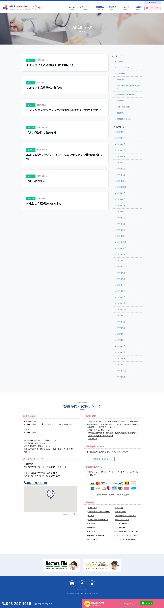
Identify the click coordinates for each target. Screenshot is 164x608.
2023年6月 (121, 328)
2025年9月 (121, 193)
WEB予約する (128, 604)
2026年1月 (121, 175)
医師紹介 (112, 8)
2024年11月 (121, 242)
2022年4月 (121, 364)
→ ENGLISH (152, 2)
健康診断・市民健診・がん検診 (128, 87)
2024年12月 (121, 236)
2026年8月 (121, 132)
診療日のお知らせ (124, 119)
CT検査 (91, 516)
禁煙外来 (120, 113)
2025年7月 (121, 205)
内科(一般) (92, 508)
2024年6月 (121, 273)
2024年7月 (121, 267)
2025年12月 (121, 181)
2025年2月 (121, 224)
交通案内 (138, 8)
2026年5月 (121, 150)
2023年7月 (121, 322)
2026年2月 (121, 169)
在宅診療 (91, 531)
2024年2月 (121, 297)
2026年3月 (121, 162)
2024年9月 (121, 254)
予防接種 (120, 79)
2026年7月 (121, 138)
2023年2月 (121, 346)
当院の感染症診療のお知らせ (126, 433)
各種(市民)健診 (121, 527)
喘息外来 (91, 527)
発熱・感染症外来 (124, 107)
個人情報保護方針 (82, 589)
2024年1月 (121, 303)
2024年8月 (121, 260)
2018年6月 (121, 377)
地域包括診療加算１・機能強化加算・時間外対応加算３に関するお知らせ (100, 436)
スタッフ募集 (154, 8)
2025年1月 (121, 230)
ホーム (72, 8)
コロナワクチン (123, 67)
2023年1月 (121, 352)
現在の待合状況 (96, 605)
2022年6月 (121, 358)
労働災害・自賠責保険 (125, 94)
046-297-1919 (37, 483)
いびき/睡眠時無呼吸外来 (98, 520)
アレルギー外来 (121, 524)
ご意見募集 (121, 73)
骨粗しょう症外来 (122, 520)
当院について (85, 8)
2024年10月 (121, 248)
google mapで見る (70, 514)
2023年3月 (121, 340)
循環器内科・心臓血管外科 (99, 512)
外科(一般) (119, 508)
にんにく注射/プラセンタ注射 (127, 535)
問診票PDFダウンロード (102, 459)
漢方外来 (120, 101)
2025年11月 (121, 187)
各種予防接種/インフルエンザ (127, 531)
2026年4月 (121, 156)
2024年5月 (121, 279)
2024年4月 (121, 285)
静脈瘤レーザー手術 (96, 535)
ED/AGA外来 (93, 539)
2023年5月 (121, 334)
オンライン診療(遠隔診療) (125, 539)
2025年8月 (121, 199)
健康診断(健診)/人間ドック (125, 516)
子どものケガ (120, 512)
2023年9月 (121, 316)
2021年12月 (121, 371)
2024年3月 (121, 291)
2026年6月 (121, 144)
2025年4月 (121, 218)
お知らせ (125, 8)
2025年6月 (121, 211)
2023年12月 (121, 309)
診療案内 (100, 8)
